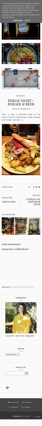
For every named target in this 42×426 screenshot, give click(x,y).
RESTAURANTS (20, 96)
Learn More (18, 21)
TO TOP (37, 417)
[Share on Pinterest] (39, 187)
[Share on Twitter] (36, 187)
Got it (27, 21)
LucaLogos (26, 416)
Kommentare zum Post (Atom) (22, 287)
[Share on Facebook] (34, 187)
